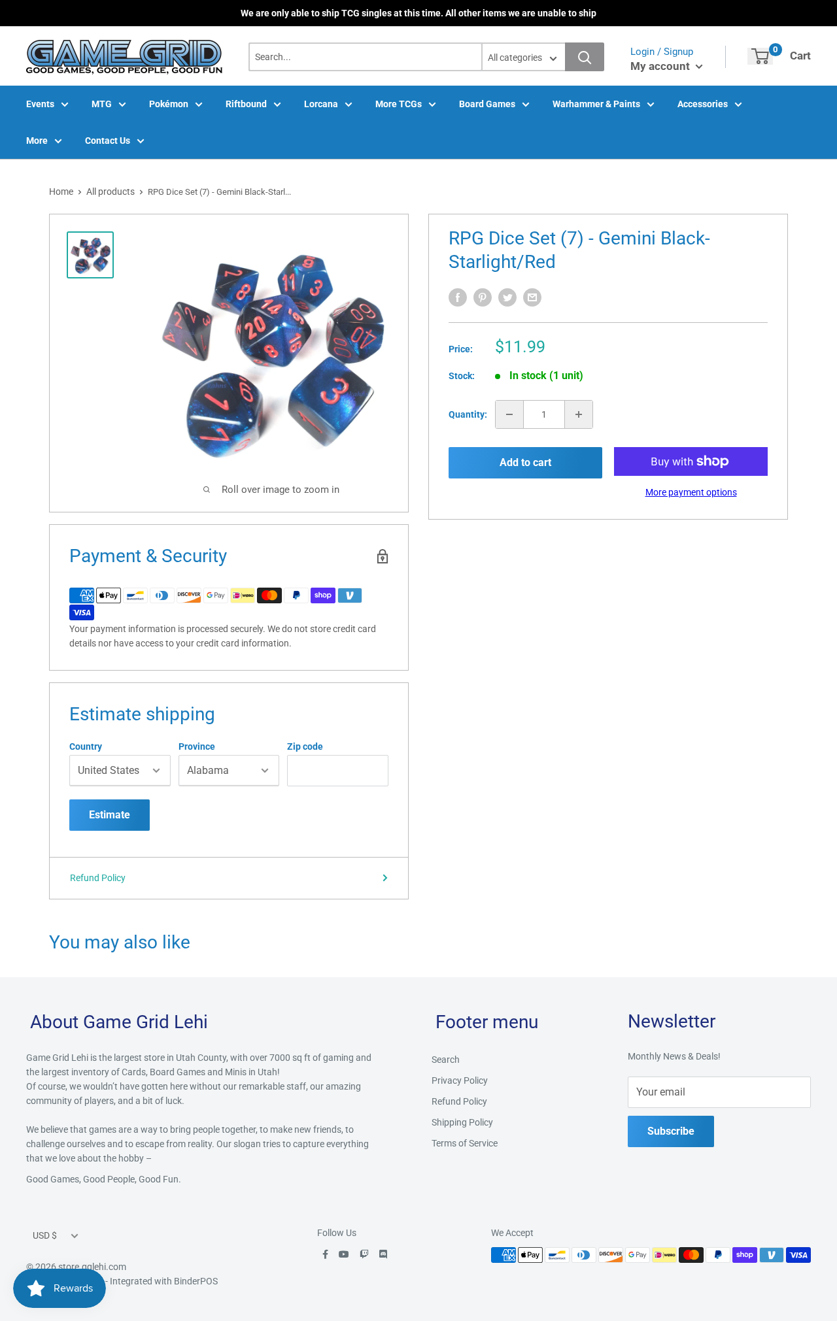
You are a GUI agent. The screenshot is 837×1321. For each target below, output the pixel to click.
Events (40, 104)
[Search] (584, 56)
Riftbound (246, 104)
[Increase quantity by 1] (578, 414)
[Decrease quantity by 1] (509, 414)
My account (661, 66)
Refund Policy (98, 878)
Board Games (487, 104)
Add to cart (525, 462)
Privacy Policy (460, 1080)
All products (110, 191)
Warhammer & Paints (596, 104)
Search (446, 1059)
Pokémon (168, 104)
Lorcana (321, 104)
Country (85, 746)
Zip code (305, 746)
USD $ (45, 1235)
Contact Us (107, 140)
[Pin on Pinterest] (482, 297)
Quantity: (468, 414)
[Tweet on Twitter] (507, 297)
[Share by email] (532, 297)
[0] (760, 56)
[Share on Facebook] (458, 297)
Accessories (702, 104)
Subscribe (670, 1131)
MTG (102, 104)
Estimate (109, 815)
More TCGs (398, 104)
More (37, 140)
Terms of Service (465, 1143)
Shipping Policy (462, 1122)
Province (197, 746)
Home (61, 191)
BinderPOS (196, 1281)
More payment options (691, 492)
